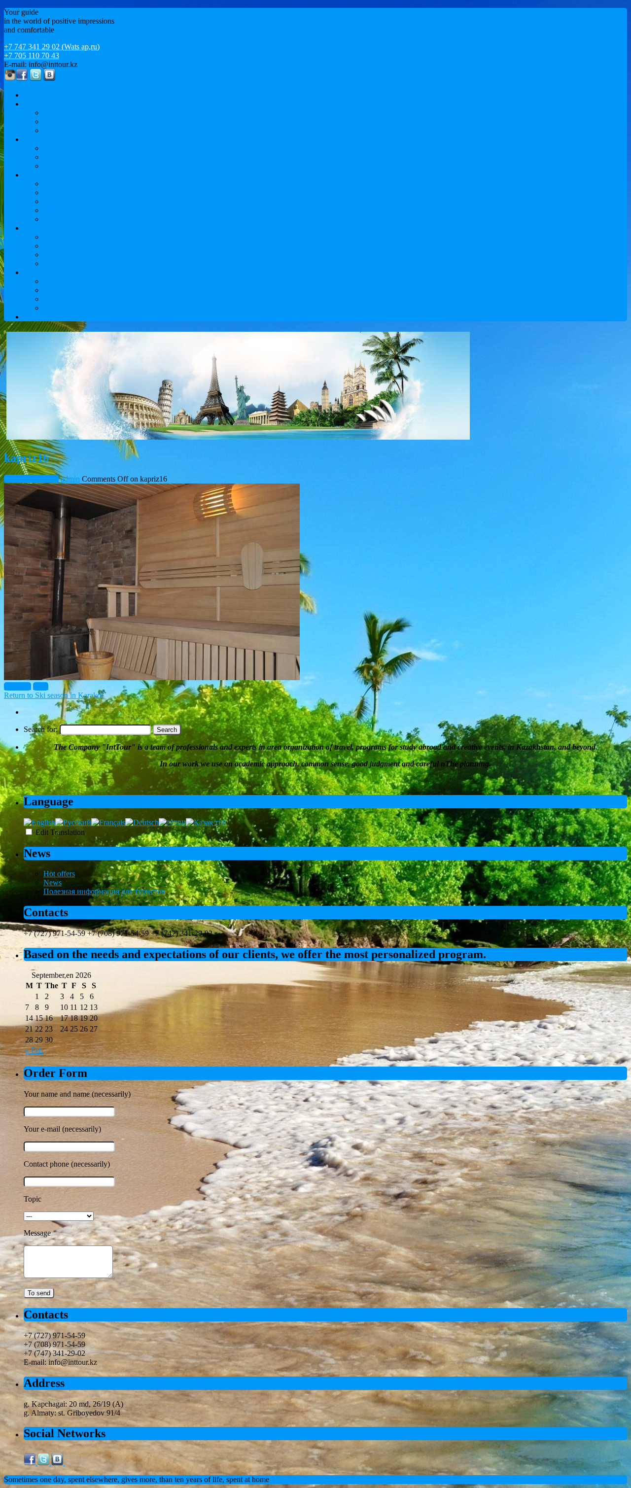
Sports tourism (65, 130)
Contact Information (55, 316)
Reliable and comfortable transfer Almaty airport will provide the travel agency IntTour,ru (181, 308)
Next (40, 686)
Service (35, 272)
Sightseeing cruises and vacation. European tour (117, 148)
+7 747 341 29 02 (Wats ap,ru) (52, 46)
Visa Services (64, 299)
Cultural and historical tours (86, 246)
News (52, 882)
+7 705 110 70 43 (31, 55)
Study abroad (44, 175)
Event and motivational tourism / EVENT (108, 121)
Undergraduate (66, 201)
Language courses (71, 183)
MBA (52, 219)
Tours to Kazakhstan (56, 228)
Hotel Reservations (73, 290)
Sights (53, 237)
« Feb (34, 1050)
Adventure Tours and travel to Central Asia (110, 254)
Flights (54, 281)
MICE (33, 104)
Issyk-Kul (58, 166)
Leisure (35, 139)
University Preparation (78, 192)
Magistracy (60, 210)
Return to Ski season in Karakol (53, 695)
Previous (17, 686)
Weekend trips (65, 263)
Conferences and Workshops (88, 112)
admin (70, 479)
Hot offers (59, 873)
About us (38, 95)
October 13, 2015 (31, 479)
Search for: (41, 729)
